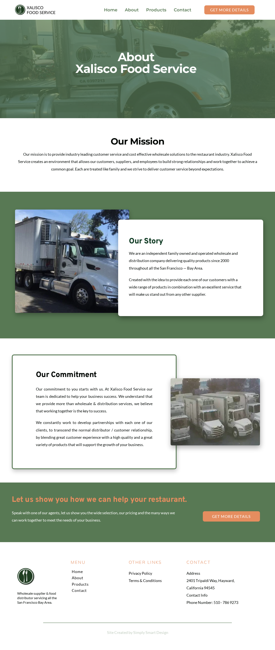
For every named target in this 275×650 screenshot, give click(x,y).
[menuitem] (110, 10)
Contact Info (197, 595)
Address (193, 573)
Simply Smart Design (150, 632)
